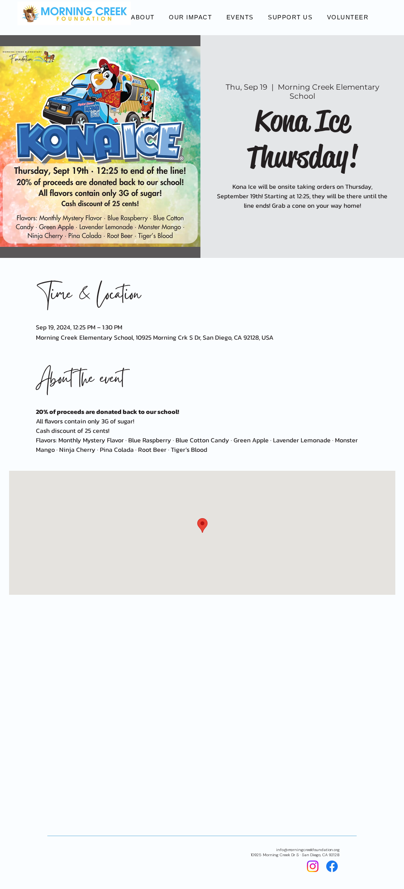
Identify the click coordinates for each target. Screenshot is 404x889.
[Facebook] (332, 866)
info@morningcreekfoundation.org (308, 849)
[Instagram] (312, 866)
